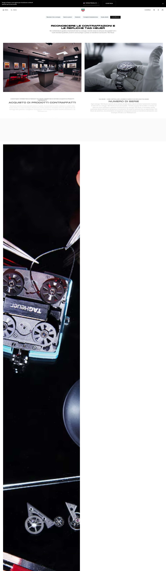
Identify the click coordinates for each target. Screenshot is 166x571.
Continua (111, 3)
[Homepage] (83, 10)
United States (90, 3)
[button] (158, 9)
